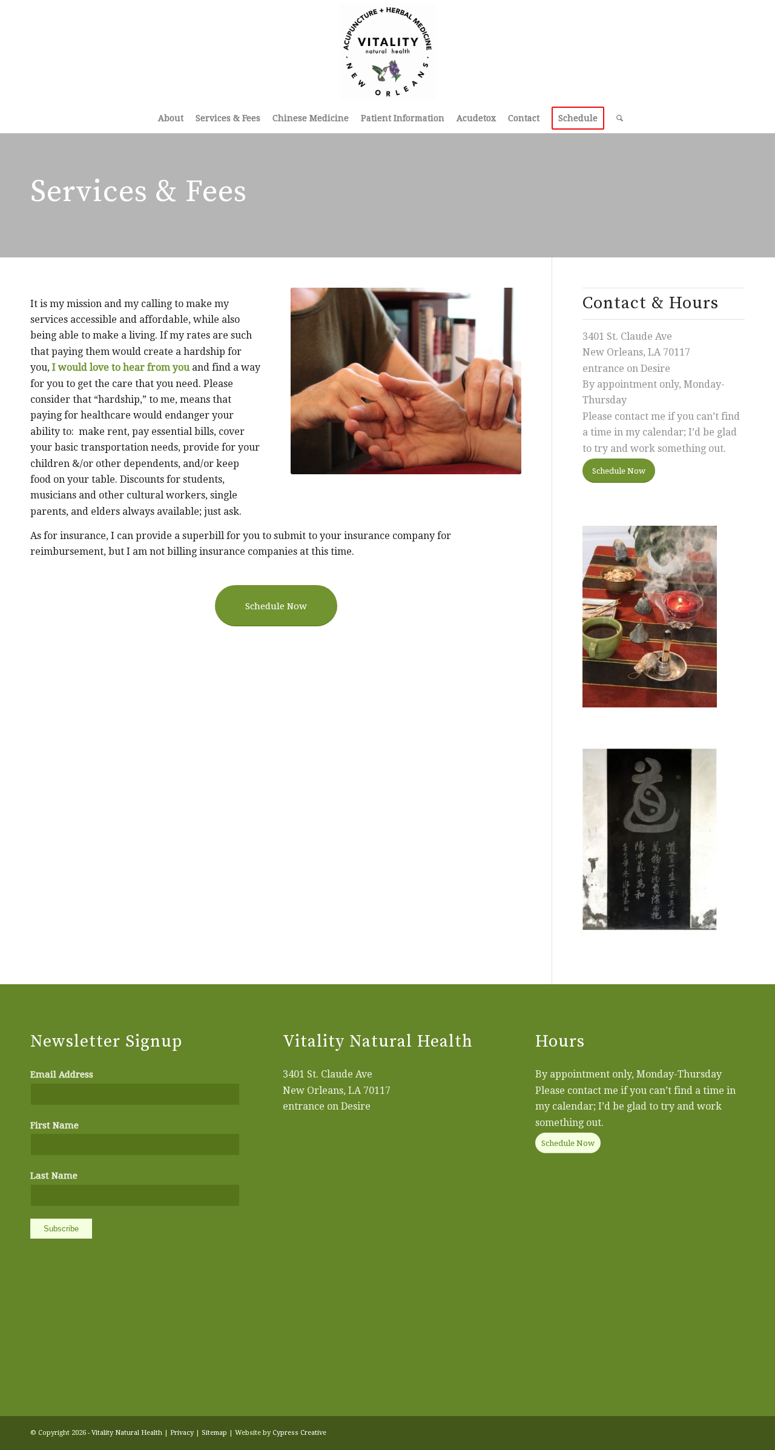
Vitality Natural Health (126, 1433)
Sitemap (214, 1433)
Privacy (182, 1433)
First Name (54, 1125)
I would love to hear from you (121, 367)
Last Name (54, 1175)
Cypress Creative (299, 1433)
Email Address (61, 1074)
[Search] (616, 118)
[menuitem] (171, 118)
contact (631, 416)
